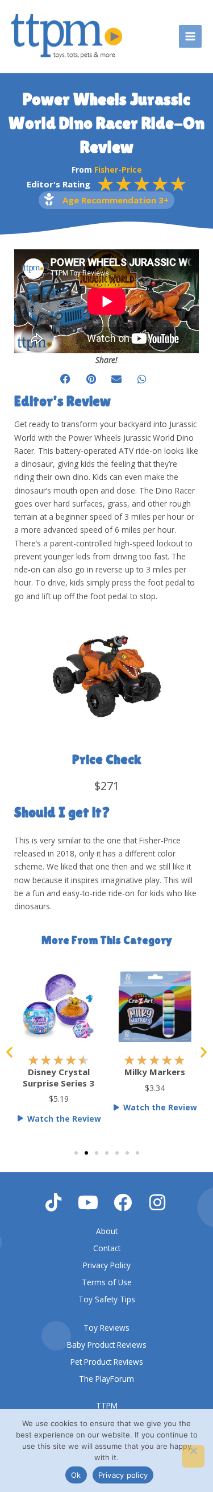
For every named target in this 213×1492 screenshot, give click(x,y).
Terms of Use (107, 1282)
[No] (193, 1456)
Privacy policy (123, 1475)
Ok (76, 1475)
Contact (106, 1248)
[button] (65, 379)
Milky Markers (154, 1071)
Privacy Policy (107, 1265)
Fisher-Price (118, 169)
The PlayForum (106, 1378)
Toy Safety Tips (106, 1299)
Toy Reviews (106, 1327)
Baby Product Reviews (107, 1344)
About (107, 1231)
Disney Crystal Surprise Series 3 (58, 1077)
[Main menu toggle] (190, 36)
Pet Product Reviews (106, 1361)
